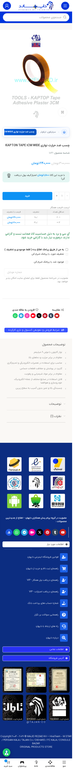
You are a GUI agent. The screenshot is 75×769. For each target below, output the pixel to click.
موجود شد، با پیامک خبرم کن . (49, 262)
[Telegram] (21, 315)
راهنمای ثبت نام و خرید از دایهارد (42, 568)
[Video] (33, 315)
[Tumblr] (50, 315)
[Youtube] (56, 315)
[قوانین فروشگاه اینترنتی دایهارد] (64, 557)
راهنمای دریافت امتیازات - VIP (43, 591)
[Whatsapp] (15, 315)
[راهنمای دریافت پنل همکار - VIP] (64, 580)
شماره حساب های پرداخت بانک (43, 603)
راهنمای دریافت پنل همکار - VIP (42, 580)
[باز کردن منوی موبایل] (65, 6)
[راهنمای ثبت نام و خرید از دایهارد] (64, 568)
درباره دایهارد (52, 637)
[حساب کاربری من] (7, 6)
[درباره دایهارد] (64, 638)
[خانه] (64, 132)
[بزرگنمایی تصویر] (62, 112)
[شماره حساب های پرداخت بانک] (64, 603)
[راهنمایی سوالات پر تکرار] (64, 615)
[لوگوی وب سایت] (36, 5)
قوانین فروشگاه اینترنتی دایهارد (42, 557)
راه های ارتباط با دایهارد (47, 626)
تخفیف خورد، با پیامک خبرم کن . (47, 254)
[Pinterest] (45, 315)
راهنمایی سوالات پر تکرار (46, 614)
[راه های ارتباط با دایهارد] (64, 626)
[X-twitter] (39, 315)
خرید (27, 196)
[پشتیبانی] (6, 752)
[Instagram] (27, 315)
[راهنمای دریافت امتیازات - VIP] (64, 592)
